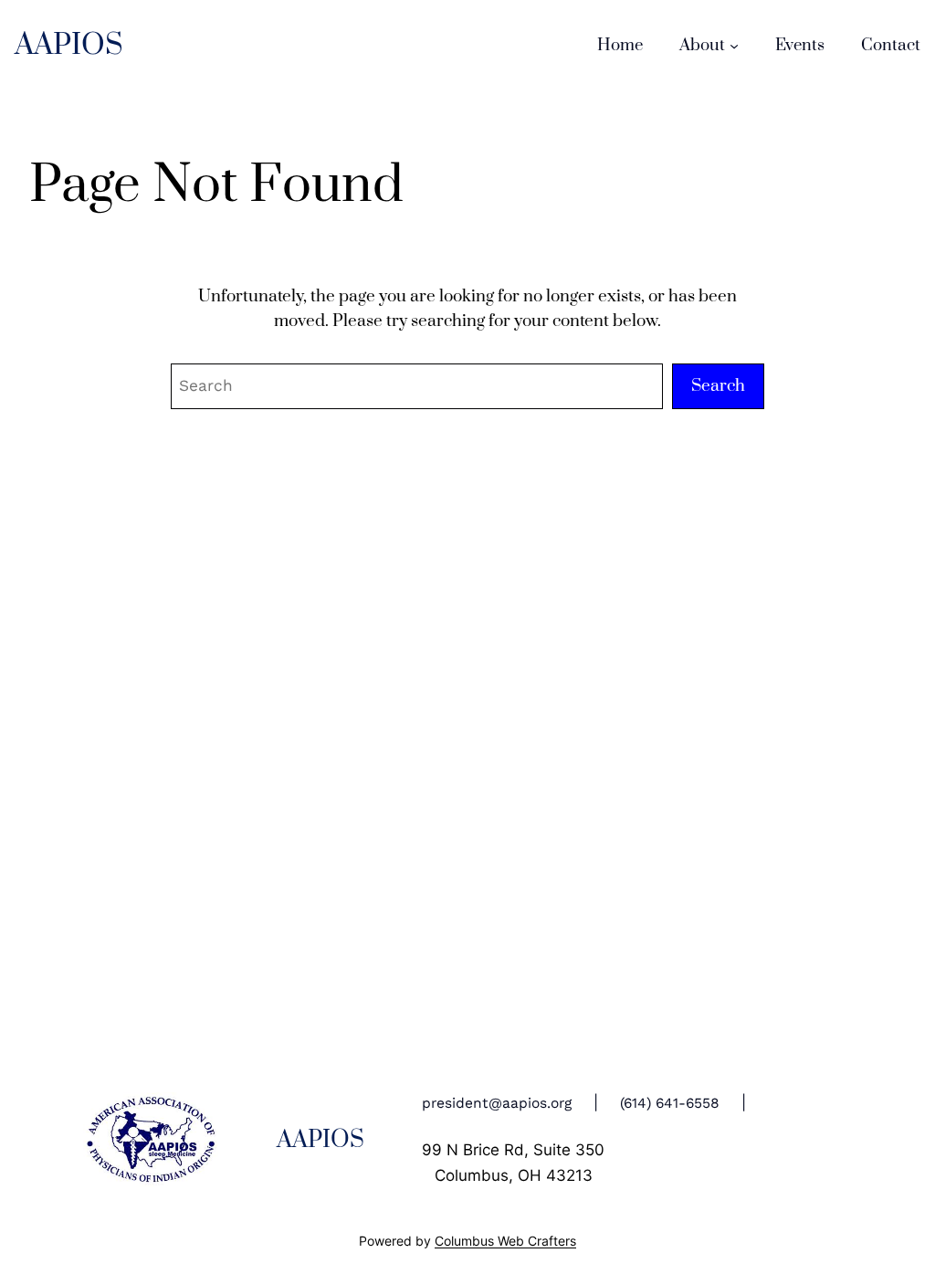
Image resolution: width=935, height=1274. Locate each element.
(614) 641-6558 (670, 1103)
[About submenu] (734, 45)
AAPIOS (69, 45)
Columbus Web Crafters (505, 1241)
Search (718, 385)
